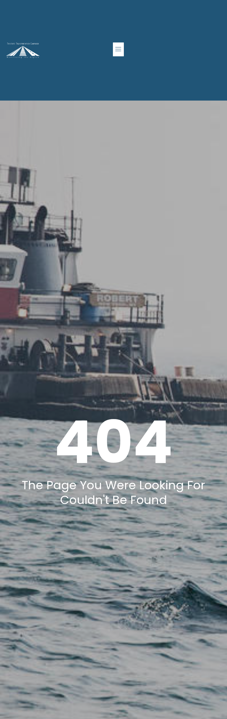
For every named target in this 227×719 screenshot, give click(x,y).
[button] (118, 49)
